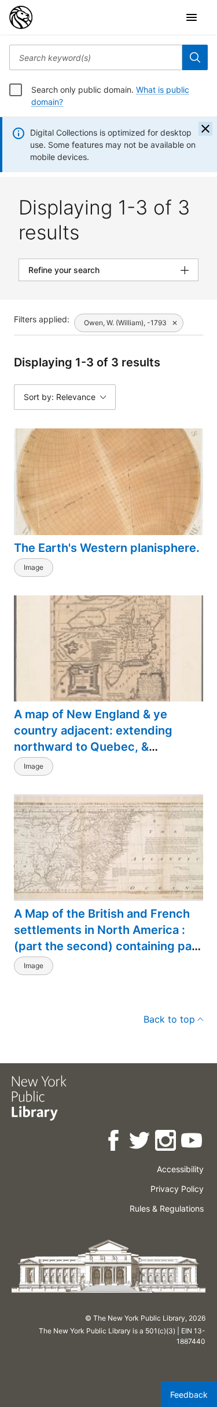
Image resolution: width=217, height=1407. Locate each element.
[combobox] (95, 57)
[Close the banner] (205, 129)
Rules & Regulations (167, 1208)
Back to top (169, 1019)
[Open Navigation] (191, 17)
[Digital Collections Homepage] (20, 17)
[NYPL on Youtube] (192, 1142)
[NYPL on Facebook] (114, 1142)
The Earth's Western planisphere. (107, 548)
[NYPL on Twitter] (140, 1142)
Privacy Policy (177, 1189)
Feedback (189, 1394)
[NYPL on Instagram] (166, 1142)
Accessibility (180, 1169)
